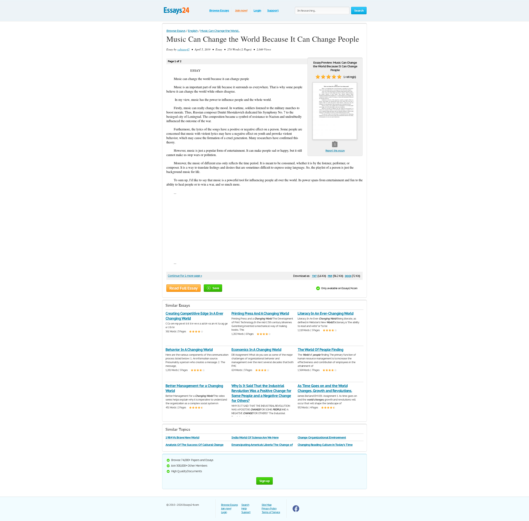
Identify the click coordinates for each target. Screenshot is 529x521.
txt (314, 275)
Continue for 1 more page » (185, 276)
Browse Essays (219, 10)
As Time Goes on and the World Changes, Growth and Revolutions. (325, 388)
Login (257, 10)
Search (245, 505)
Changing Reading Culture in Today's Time (325, 445)
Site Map (267, 505)
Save (215, 288)
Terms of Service (271, 512)
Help (244, 508)
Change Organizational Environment (322, 437)
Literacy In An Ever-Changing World (326, 313)
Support (273, 10)
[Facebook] (296, 511)
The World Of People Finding (320, 349)
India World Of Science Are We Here (255, 437)
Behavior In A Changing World (189, 349)
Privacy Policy (269, 508)
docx (348, 275)
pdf (330, 275)
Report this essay (335, 150)
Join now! (241, 10)
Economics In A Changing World (256, 349)
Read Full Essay (183, 288)
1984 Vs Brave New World (182, 437)
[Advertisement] (264, 227)
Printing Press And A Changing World (260, 313)
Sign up (264, 481)
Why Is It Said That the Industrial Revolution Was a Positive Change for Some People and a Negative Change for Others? (261, 393)
